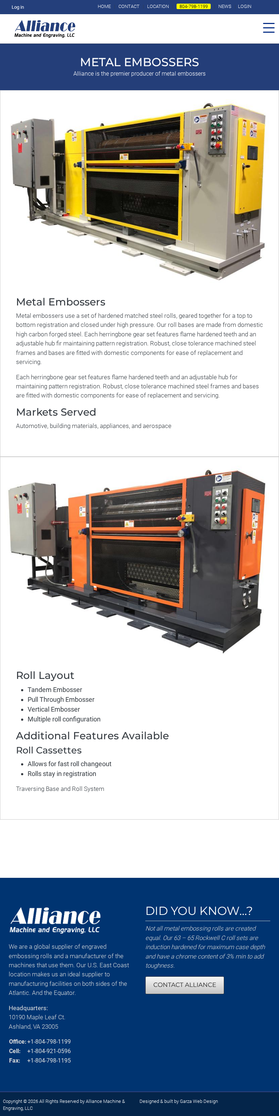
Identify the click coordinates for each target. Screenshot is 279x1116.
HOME (104, 6)
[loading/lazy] (44, 28)
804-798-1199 (193, 6)
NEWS (224, 6)
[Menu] (271, 28)
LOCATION (158, 6)
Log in (18, 7)
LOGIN (244, 6)
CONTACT (129, 6)
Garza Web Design (199, 1101)
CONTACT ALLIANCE (184, 984)
